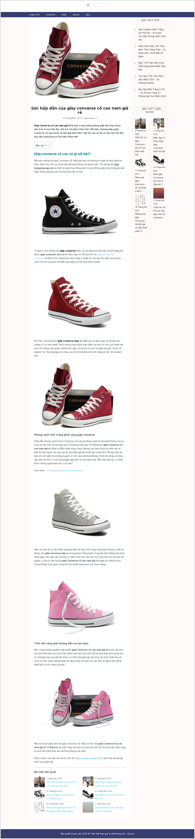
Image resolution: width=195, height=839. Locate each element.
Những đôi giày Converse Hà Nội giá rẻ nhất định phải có (61, 809)
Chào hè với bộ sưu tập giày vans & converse (109, 809)
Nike (88, 15)
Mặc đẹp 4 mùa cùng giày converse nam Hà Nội (108, 784)
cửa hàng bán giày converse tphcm (65, 470)
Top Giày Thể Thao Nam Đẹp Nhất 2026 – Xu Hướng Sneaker (150, 79)
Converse (51, 15)
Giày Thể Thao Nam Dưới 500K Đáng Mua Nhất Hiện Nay (152, 66)
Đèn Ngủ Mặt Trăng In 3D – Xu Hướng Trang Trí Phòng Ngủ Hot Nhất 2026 (152, 93)
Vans (64, 15)
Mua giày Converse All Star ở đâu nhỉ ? (110, 797)
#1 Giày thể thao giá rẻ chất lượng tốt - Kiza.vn (111, 833)
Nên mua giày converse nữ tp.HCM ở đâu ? (60, 797)
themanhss (89, 118)
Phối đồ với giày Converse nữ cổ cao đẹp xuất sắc (61, 784)
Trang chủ (34, 15)
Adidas (76, 15)
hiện (47, 145)
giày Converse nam (68, 341)
